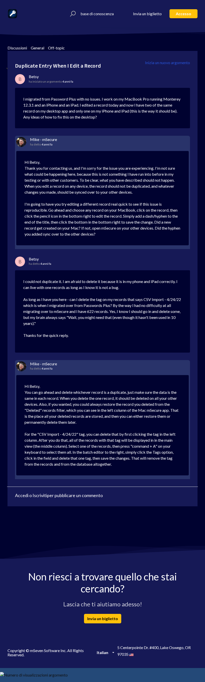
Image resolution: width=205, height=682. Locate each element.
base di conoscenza (97, 13)
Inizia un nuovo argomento (167, 62)
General (37, 47)
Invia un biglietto (147, 13)
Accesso (183, 13)
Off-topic (56, 47)
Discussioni (17, 47)
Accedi (21, 495)
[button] (72, 13)
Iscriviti (39, 495)
